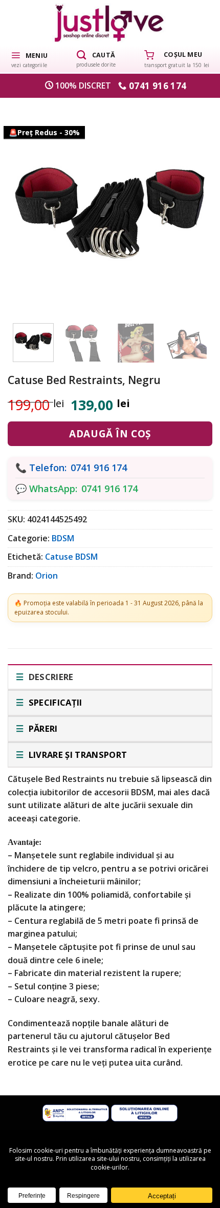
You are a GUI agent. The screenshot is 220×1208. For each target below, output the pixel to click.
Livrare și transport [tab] (76, 754)
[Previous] (29, 205)
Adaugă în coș (109, 433)
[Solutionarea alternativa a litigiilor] (75, 1112)
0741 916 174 (99, 467)
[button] (29, 59)
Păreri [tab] (41, 728)
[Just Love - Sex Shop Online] (110, 23)
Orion (46, 575)
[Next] (191, 205)
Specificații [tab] (54, 702)
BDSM (63, 538)
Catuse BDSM (71, 556)
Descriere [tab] (49, 677)
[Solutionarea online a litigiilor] (144, 1112)
